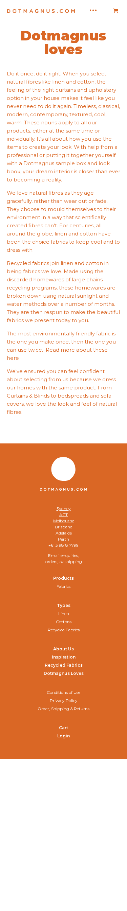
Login (63, 735)
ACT (63, 514)
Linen (63, 613)
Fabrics (63, 586)
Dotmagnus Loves (64, 673)
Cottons (63, 621)
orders (51, 561)
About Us (63, 648)
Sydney (64, 508)
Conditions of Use (63, 692)
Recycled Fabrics (64, 629)
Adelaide (64, 533)
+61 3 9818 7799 (63, 545)
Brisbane (63, 526)
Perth (63, 539)
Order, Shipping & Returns (63, 708)
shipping (73, 561)
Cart (63, 727)
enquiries (69, 555)
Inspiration (64, 657)
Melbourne (63, 520)
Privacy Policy (64, 700)
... (93, 8)
